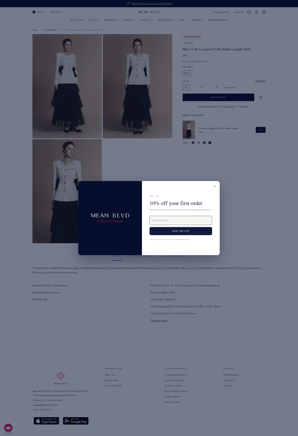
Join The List (181, 231)
